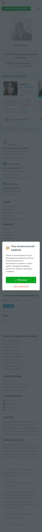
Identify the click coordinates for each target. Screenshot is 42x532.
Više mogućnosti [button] (21, 286)
